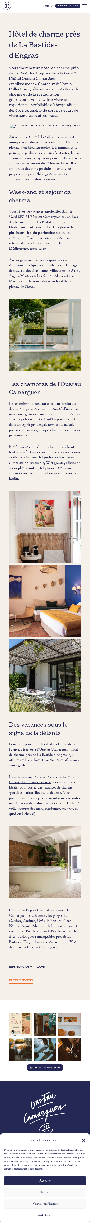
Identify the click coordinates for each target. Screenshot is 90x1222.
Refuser (45, 1192)
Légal (40, 1215)
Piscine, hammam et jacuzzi (30, 782)
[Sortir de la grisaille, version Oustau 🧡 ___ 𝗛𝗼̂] (20, 1049)
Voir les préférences (45, 1204)
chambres (55, 447)
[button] (84, 1140)
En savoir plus (27, 966)
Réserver (21, 980)
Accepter (45, 1181)
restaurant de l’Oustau (42, 163)
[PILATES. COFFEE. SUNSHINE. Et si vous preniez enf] (20, 1024)
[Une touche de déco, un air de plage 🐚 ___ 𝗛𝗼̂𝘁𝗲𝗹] (69, 1024)
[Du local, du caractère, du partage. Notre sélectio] (69, 1049)
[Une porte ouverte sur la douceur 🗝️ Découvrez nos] (45, 1024)
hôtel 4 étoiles (42, 137)
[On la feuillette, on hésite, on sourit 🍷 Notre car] (45, 1049)
